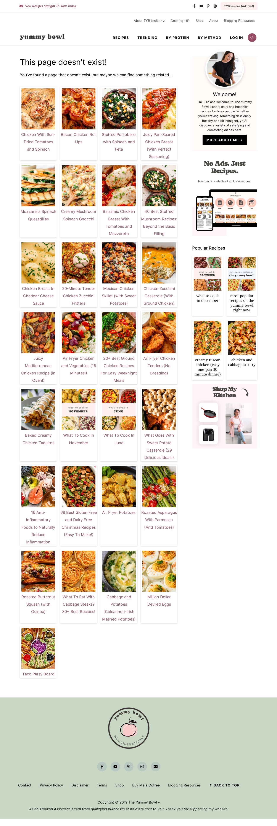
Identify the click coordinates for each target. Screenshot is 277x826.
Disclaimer (80, 785)
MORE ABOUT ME (222, 140)
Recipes (121, 38)
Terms (102, 785)
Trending (147, 38)
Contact (24, 785)
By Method (209, 38)
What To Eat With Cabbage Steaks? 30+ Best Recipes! (78, 604)
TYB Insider (239, 6)
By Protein (177, 38)
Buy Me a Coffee (146, 785)
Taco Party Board (38, 674)
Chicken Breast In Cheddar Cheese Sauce (38, 296)
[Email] (155, 766)
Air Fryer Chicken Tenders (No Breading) (159, 365)
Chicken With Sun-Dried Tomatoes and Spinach (38, 141)
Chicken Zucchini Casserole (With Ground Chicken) (159, 296)
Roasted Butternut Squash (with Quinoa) (38, 604)
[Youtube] (201, 6)
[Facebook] (194, 6)
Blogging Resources (184, 785)
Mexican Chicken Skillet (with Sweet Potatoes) (119, 296)
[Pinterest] (208, 6)
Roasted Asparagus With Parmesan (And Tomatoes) (159, 519)
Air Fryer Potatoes (118, 512)
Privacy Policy (51, 785)
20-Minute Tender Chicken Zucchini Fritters (78, 296)
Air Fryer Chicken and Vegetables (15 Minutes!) (78, 365)
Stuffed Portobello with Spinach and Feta (119, 141)
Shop (119, 785)
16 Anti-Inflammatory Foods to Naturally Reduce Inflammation (38, 527)
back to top (227, 785)
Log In (236, 38)
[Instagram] (215, 6)
